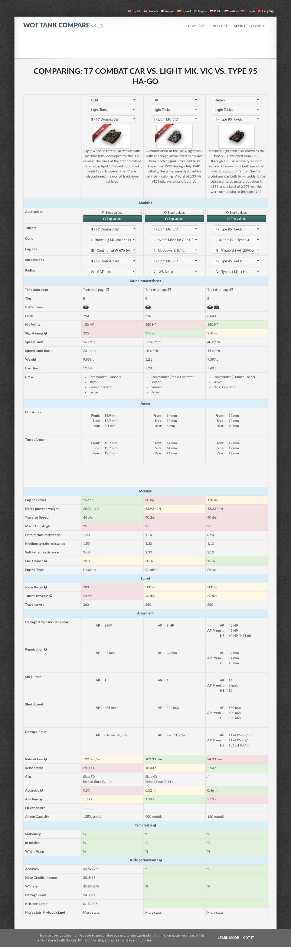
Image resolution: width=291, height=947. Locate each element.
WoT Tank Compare (63, 25)
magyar (202, 11)
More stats (91, 912)
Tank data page (94, 289)
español (186, 11)
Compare (196, 26)
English (136, 11)
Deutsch (153, 11)
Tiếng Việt (268, 11)
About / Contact (249, 26)
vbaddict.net (55, 912)
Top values (113, 218)
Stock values (113, 212)
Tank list (219, 26)
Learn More (228, 938)
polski (217, 11)
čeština (233, 11)
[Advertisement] (145, 45)
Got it (248, 938)
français (169, 11)
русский (250, 11)
